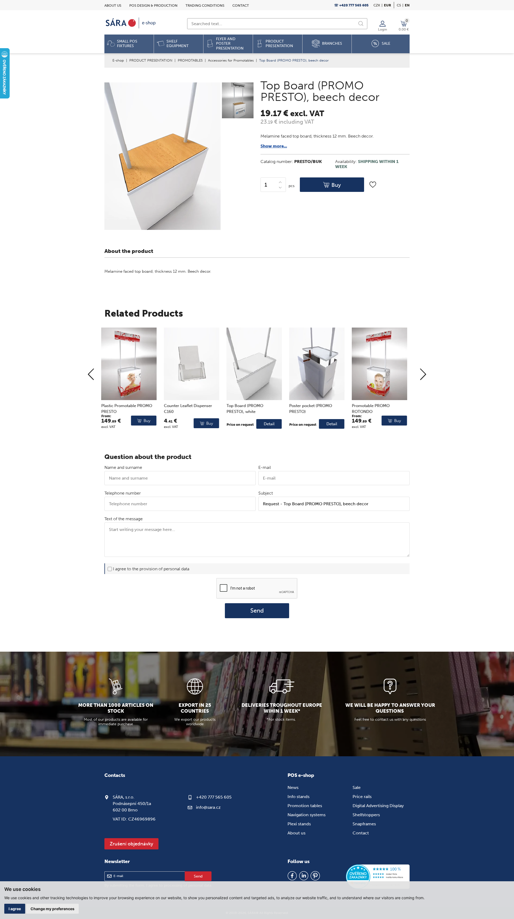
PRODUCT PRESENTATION (150, 60)
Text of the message (123, 518)
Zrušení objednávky (131, 844)
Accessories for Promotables (231, 60)
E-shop (118, 60)
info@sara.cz (208, 807)
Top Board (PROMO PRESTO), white (185, 408)
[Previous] (91, 375)
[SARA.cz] (131, 23)
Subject (265, 493)
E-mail (264, 467)
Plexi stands (299, 823)
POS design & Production (153, 5)
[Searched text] (360, 23)
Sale (357, 787)
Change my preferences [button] (52, 908)
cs (399, 5)
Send (257, 610)
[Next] (423, 375)
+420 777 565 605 (214, 797)
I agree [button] (15, 908)
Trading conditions (205, 5)
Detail (209, 423)
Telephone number (122, 493)
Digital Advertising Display (378, 805)
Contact (240, 5)
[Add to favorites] (372, 184)
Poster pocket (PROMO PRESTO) (251, 408)
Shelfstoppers (366, 814)
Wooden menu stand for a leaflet (379, 408)
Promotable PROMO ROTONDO (311, 408)
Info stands (298, 796)
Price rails (362, 796)
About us (112, 5)
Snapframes (364, 823)
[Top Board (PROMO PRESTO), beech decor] (237, 101)
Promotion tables (305, 805)
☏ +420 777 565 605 (351, 5)
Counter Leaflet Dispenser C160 (128, 408)
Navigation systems (307, 814)
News (293, 787)
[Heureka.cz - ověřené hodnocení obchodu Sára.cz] (378, 877)
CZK (376, 5)
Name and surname (123, 467)
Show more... (273, 146)
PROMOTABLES (190, 60)
